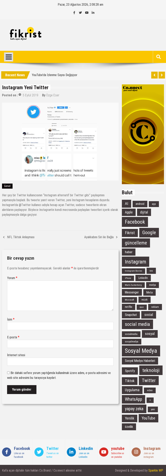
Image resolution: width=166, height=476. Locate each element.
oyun (142, 307)
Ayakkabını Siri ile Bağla (99, 237)
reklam (155, 306)
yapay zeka (134, 408)
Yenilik (129, 418)
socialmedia (131, 334)
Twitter (149, 380)
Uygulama (132, 390)
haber (128, 252)
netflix (128, 306)
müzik (145, 299)
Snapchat (131, 315)
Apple (129, 212)
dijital (144, 212)
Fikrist (130, 233)
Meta (149, 292)
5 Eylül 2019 (30, 95)
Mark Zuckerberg (133, 285)
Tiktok (129, 381)
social (148, 315)
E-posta (13, 337)
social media (137, 324)
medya (152, 284)
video (150, 390)
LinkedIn (143, 277)
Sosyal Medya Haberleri (140, 361)
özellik (129, 427)
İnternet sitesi (16, 355)
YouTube (148, 418)
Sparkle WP (155, 470)
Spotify (130, 371)
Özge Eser (52, 95)
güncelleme (136, 243)
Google (149, 232)
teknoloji (151, 370)
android (140, 204)
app (154, 203)
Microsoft (129, 299)
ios (151, 270)
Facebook (135, 222)
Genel (7, 186)
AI (126, 203)
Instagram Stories (133, 271)
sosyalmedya (131, 341)
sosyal (150, 334)
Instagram (135, 261)
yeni (153, 409)
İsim (11, 319)
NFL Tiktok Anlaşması (20, 237)
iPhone (128, 278)
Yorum (12, 278)
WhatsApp (133, 399)
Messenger (132, 292)
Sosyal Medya (141, 350)
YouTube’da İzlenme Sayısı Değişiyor (54, 74)
